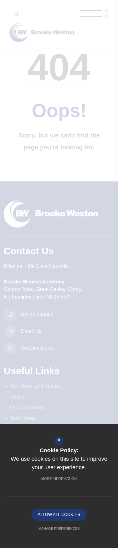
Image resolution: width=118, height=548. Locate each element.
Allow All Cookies (59, 514)
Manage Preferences (59, 528)
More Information (59, 479)
